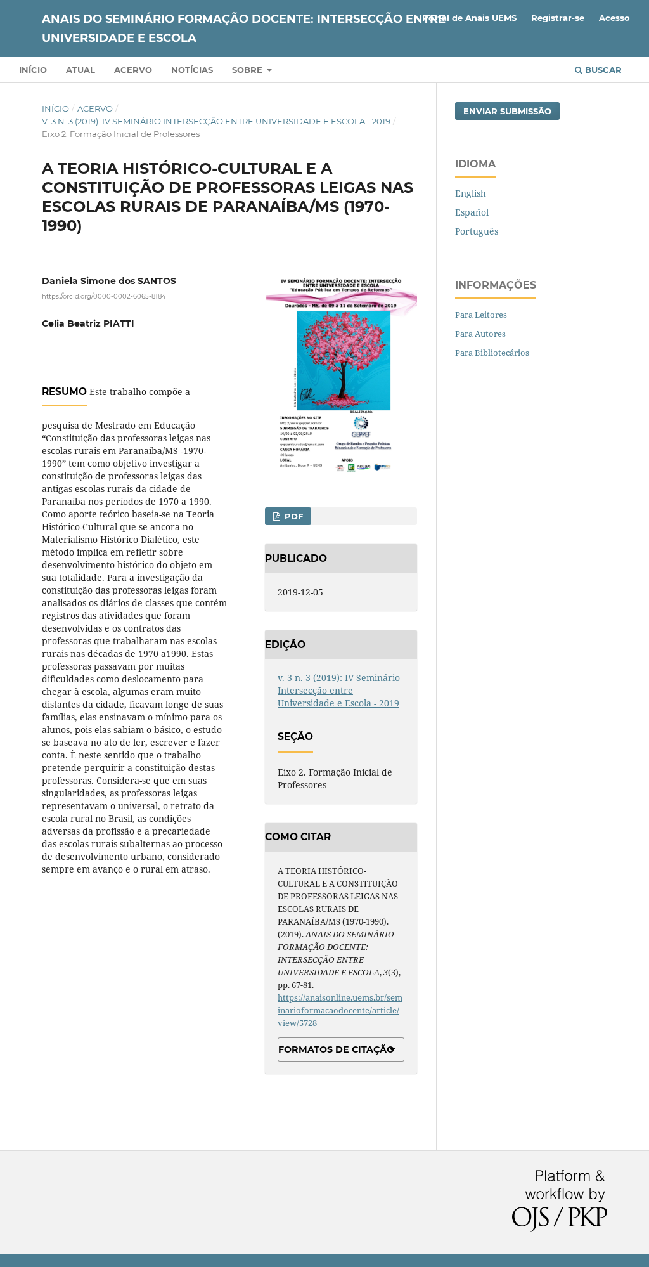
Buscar (602, 70)
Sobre (248, 70)
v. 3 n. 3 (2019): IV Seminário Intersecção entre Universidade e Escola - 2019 (216, 121)
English (470, 193)
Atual (80, 70)
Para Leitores (481, 314)
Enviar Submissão (507, 111)
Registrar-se (557, 18)
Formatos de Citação (336, 1049)
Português (476, 231)
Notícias (192, 70)
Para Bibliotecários (492, 352)
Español (472, 212)
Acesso (614, 18)
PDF (292, 516)
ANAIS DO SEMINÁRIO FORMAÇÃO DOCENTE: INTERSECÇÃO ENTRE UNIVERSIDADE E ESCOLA (244, 28)
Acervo (133, 70)
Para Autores (480, 333)
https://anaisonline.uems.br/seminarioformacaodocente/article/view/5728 (340, 1010)
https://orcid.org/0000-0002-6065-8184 (104, 296)
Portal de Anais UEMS (469, 18)
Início (33, 70)
